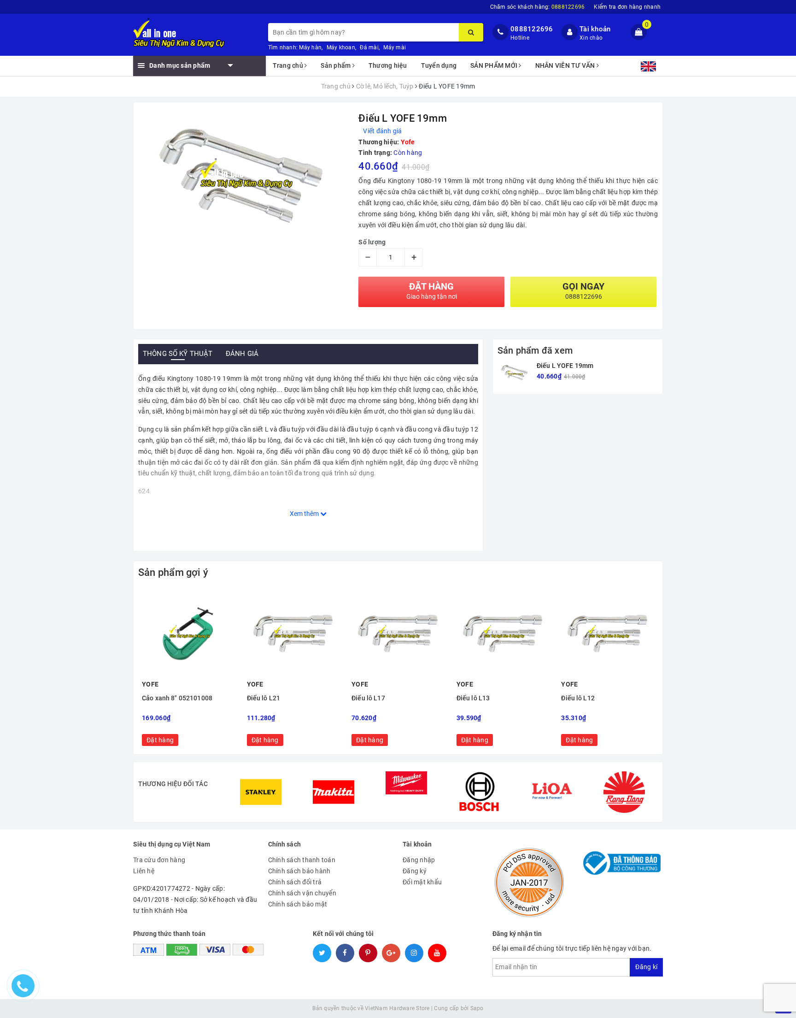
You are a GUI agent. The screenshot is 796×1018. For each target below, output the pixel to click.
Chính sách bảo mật (298, 904)
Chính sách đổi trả (295, 882)
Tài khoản (594, 29)
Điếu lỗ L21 (264, 698)
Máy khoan (341, 47)
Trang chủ (289, 65)
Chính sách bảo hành (299, 871)
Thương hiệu (388, 65)
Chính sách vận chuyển (302, 893)
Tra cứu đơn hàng (159, 860)
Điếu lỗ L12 (578, 698)
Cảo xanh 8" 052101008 (177, 698)
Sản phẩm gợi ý (173, 572)
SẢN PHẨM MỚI (494, 65)
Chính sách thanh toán (301, 860)
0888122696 (531, 29)
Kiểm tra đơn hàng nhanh (627, 7)
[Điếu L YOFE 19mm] (515, 373)
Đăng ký (415, 871)
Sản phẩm (336, 65)
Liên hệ (143, 871)
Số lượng (372, 242)
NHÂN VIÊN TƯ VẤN (566, 65)
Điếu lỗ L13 (473, 698)
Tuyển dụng (439, 65)
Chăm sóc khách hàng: (537, 7)
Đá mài (369, 47)
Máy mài (394, 47)
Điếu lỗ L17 (368, 698)
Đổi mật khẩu (422, 882)
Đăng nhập (419, 860)
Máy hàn (310, 47)
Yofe (408, 142)
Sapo (477, 1008)
